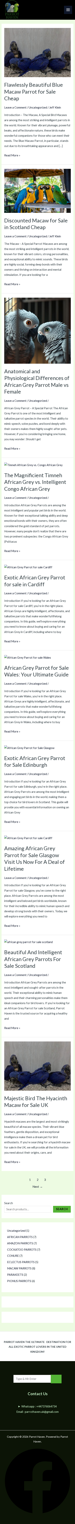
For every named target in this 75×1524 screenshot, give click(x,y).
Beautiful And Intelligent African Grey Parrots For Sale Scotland (33, 959)
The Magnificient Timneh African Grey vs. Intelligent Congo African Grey (35, 482)
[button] (37, 1513)
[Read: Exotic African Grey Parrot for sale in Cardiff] (28, 566)
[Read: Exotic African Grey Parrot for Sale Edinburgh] (29, 747)
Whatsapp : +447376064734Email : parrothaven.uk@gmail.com (37, 1409)
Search (8, 1203)
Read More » (12, 155)
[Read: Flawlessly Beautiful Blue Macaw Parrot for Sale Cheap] (37, 52)
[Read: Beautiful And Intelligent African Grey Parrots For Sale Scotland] (28, 941)
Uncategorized (38, 107)
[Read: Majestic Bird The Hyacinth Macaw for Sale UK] (37, 1065)
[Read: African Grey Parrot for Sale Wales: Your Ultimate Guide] (27, 657)
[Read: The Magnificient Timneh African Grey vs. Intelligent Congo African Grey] (33, 464)
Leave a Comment (15, 107)
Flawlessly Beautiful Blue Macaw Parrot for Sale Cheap (33, 91)
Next (37, 1186)
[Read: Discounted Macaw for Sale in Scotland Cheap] (37, 190)
